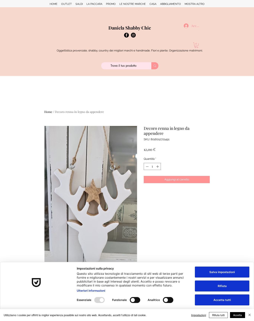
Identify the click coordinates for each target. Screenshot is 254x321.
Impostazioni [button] (198, 315)
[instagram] (133, 35)
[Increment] (157, 166)
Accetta (237, 315)
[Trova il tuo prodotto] (154, 65)
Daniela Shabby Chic (129, 28)
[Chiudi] (249, 315)
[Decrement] (146, 166)
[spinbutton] (152, 166)
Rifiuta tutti (218, 315)
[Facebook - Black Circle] (126, 35)
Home (48, 112)
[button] (196, 45)
